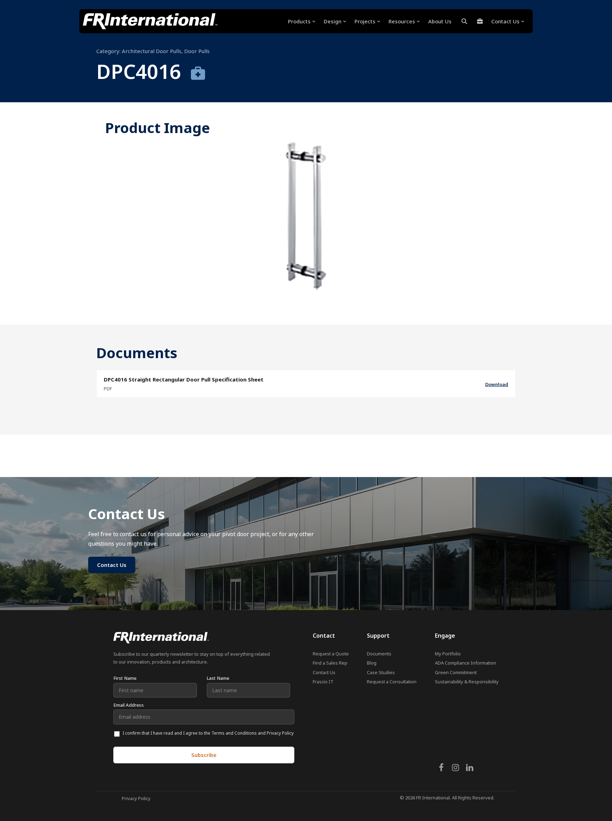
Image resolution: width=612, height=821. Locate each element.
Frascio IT (323, 681)
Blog (371, 663)
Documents (379, 653)
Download (496, 384)
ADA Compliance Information (465, 663)
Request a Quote (331, 653)
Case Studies (381, 672)
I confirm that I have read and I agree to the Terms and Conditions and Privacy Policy (208, 733)
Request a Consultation (391, 681)
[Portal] (480, 21)
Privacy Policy (136, 798)
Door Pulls (197, 50)
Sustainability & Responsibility (467, 681)
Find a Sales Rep (330, 663)
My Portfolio (448, 653)
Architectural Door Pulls (151, 50)
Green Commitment (456, 672)
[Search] (464, 21)
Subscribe (203, 754)
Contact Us (324, 672)
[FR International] (150, 21)
